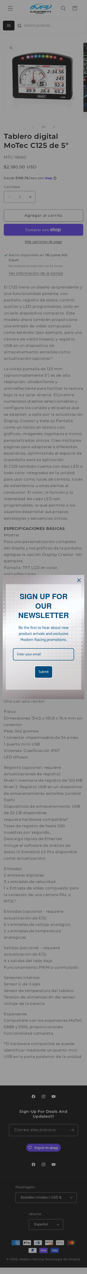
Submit (44, 672)
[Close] (79, 580)
